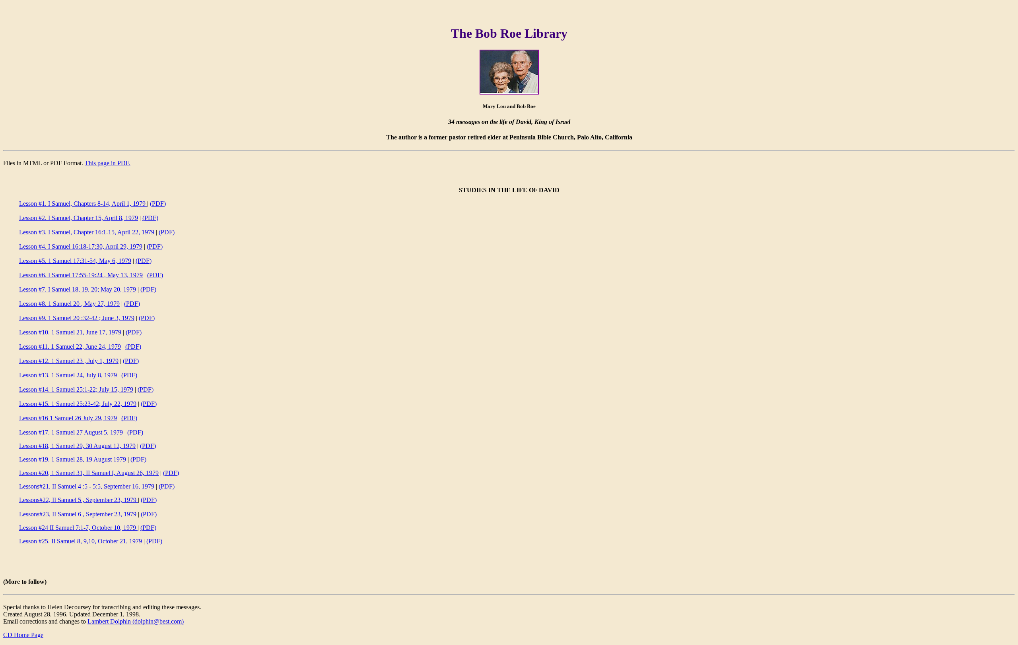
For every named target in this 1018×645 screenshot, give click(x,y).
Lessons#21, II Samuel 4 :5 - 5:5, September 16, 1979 (86, 486)
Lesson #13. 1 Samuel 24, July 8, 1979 (68, 375)
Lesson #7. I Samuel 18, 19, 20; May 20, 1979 (77, 289)
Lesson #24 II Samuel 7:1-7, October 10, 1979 (78, 527)
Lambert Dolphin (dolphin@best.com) (135, 621)
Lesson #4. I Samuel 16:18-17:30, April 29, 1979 (80, 246)
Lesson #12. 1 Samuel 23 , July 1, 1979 (69, 360)
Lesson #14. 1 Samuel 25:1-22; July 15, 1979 (76, 389)
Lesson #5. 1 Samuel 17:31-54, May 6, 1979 (75, 260)
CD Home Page (23, 634)
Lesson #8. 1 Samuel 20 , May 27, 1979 (69, 303)
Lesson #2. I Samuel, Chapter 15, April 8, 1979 (78, 217)
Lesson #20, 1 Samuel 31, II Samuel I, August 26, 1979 (89, 472)
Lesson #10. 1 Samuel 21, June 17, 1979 (70, 332)
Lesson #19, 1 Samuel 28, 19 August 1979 (72, 459)
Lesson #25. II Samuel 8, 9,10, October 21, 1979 (80, 541)
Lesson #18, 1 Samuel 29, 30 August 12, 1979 (77, 445)
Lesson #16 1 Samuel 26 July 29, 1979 (68, 418)
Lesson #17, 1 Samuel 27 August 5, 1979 (71, 432)
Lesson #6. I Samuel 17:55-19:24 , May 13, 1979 (81, 275)
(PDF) (158, 203)
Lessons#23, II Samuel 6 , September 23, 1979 (78, 514)
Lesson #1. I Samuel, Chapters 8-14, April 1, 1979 (83, 203)
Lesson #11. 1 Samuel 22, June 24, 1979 (70, 346)
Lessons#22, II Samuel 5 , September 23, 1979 (78, 499)
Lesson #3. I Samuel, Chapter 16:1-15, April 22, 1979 (86, 232)
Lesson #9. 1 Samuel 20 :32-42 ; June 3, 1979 (76, 318)
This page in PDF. (107, 163)
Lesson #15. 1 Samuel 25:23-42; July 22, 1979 (77, 403)
